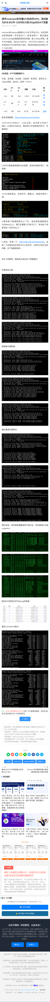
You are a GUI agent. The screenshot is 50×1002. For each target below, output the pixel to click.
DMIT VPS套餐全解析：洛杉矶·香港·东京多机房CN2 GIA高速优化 (25, 712)
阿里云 (32, 945)
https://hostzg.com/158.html (23, 737)
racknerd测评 (29, 761)
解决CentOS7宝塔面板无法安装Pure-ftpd (12, 770)
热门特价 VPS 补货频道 (25, 913)
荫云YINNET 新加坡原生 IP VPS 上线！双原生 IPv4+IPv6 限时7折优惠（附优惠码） (37, 798)
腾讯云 (17, 945)
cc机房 (8, 761)
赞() (14, 26)
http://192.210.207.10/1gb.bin (31, 242)
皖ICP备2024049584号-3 (30, 990)
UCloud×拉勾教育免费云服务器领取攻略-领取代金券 (37, 770)
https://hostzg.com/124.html (27, 117)
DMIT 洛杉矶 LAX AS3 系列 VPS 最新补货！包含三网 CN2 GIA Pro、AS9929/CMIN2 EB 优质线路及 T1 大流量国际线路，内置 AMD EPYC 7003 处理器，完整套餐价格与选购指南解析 (13, 803)
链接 (44, 111)
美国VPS (41, 761)
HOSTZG (25, 3)
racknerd (17, 761)
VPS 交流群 (25, 907)
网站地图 (42, 990)
